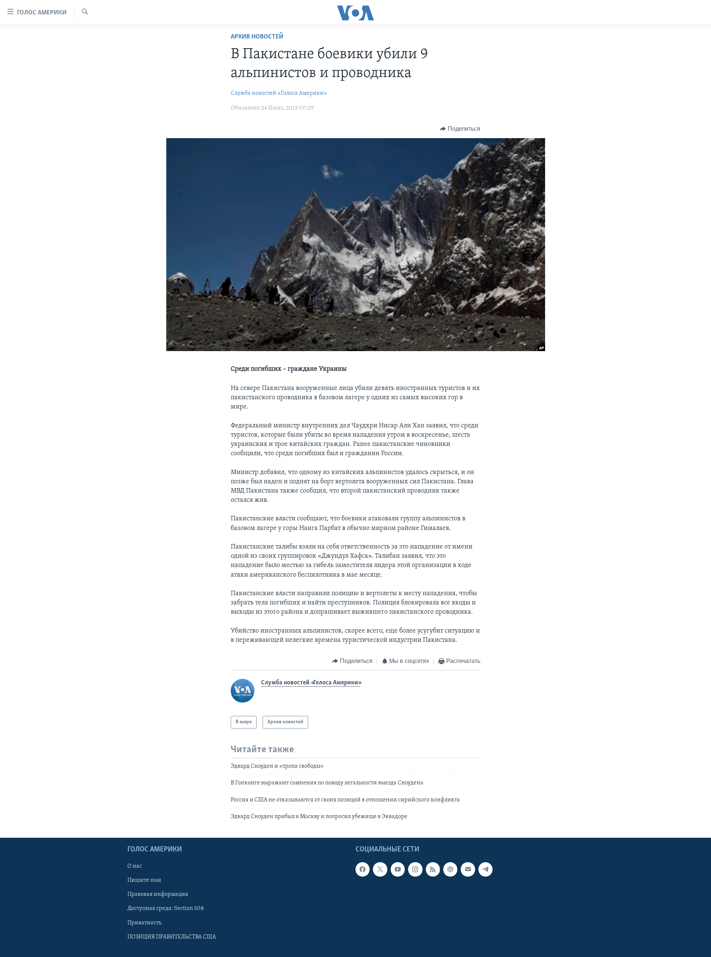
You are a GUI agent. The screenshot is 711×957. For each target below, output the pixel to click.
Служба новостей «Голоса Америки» (279, 93)
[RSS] (433, 869)
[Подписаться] (468, 869)
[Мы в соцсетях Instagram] (415, 869)
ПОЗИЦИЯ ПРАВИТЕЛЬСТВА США (171, 937)
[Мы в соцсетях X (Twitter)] (380, 869)
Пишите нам (144, 880)
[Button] (460, 129)
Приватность (144, 923)
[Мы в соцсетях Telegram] (485, 869)
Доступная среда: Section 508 (165, 908)
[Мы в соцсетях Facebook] (363, 869)
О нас (134, 866)
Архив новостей (257, 37)
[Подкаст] (450, 869)
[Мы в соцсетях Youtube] (398, 869)
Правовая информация (157, 894)
